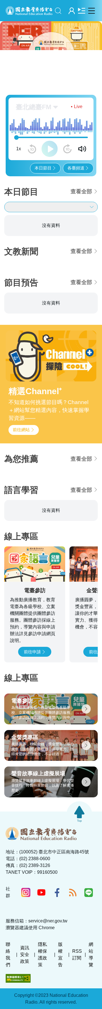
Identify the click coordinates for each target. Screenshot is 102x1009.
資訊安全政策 (24, 954)
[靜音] (82, 148)
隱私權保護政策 (42, 954)
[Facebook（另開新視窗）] (57, 892)
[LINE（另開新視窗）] (88, 892)
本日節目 (43, 168)
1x (18, 148)
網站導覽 (91, 954)
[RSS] (72, 892)
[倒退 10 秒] (32, 149)
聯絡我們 (8, 954)
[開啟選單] (91, 11)
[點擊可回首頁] (29, 10)
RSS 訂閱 (77, 954)
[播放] (49, 148)
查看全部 (81, 191)
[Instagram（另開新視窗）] (25, 892)
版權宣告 (60, 954)
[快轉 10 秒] (67, 149)
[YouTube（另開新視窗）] (41, 892)
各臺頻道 (75, 168)
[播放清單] (81, 11)
